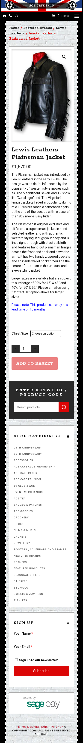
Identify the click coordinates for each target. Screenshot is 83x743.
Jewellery (22, 543)
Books (19, 524)
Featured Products (29, 568)
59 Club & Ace (24, 485)
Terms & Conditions (32, 726)
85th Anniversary (28, 453)
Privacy (57, 726)
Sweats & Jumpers (28, 594)
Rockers (20, 562)
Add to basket (34, 363)
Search (64, 407)
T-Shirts (20, 600)
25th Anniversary (28, 447)
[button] (64, 57)
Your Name (23, 633)
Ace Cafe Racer (25, 473)
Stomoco (21, 587)
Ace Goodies (23, 511)
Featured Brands (27, 555)
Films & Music (25, 530)
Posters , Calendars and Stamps (40, 549)
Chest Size (20, 333)
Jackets (20, 536)
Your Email (23, 647)
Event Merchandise (29, 492)
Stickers (21, 581)
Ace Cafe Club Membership (35, 466)
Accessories (23, 460)
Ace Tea (20, 498)
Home (14, 28)
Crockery (21, 517)
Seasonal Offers (27, 575)
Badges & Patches (28, 504)
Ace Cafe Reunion (27, 479)
